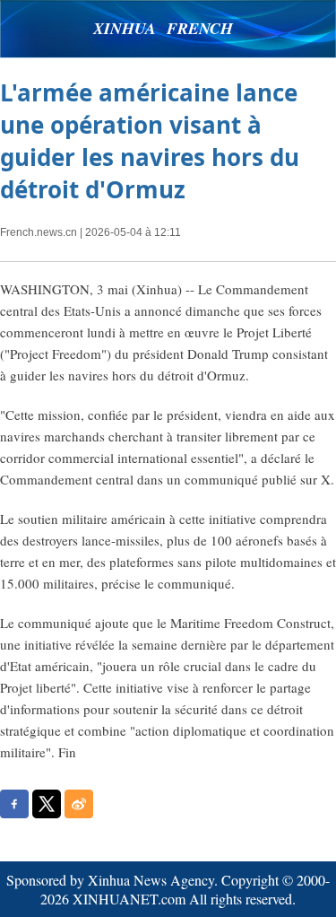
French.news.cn (38, 232)
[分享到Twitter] (46, 804)
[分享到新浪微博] (79, 804)
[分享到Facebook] (14, 804)
